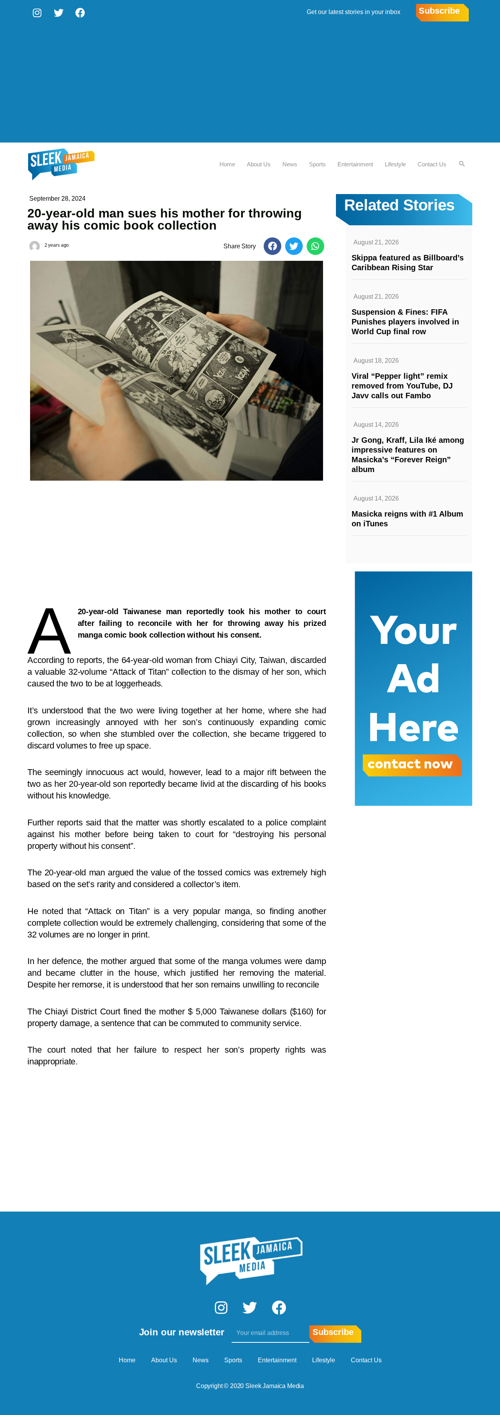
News (289, 164)
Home (227, 164)
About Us (259, 164)
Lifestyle (395, 164)
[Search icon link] (462, 164)
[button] (272, 246)
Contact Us (432, 164)
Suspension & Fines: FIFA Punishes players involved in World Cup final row (405, 322)
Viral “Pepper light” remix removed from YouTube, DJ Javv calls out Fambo (402, 386)
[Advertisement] (250, 84)
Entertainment (355, 164)
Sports (317, 164)
